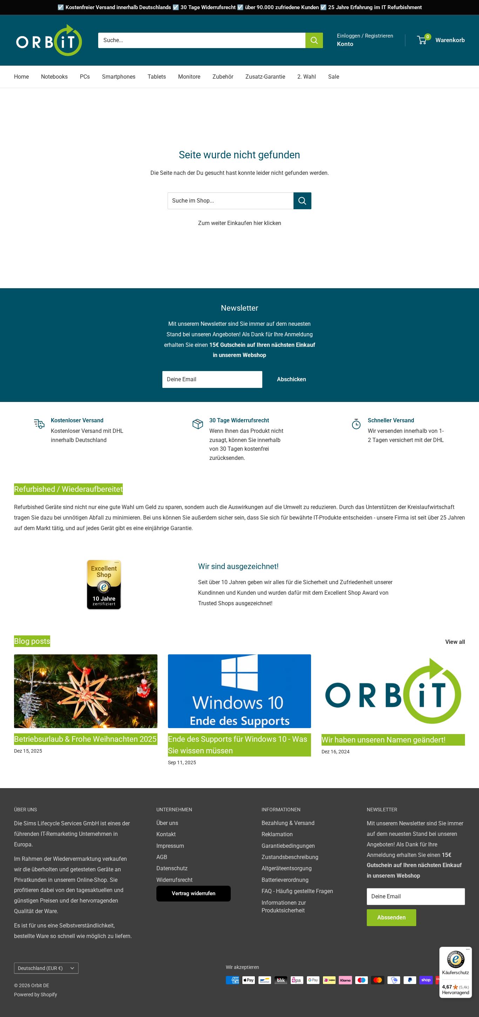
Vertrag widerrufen (193, 893)
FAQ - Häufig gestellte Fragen (297, 891)
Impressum (170, 846)
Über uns (167, 823)
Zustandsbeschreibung (290, 857)
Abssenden (391, 917)
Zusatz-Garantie (265, 76)
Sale (333, 76)
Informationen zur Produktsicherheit (284, 906)
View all (455, 642)
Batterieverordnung (285, 880)
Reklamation (277, 834)
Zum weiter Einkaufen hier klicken (239, 223)
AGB (161, 857)
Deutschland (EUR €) (40, 968)
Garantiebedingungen (288, 846)
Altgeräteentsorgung (287, 868)
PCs (85, 76)
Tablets (157, 76)
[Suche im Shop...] (302, 200)
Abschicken (291, 379)
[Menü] (468, 951)
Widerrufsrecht (174, 880)
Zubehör (222, 76)
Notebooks (54, 76)
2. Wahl (306, 76)
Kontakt (166, 834)
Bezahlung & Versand (288, 823)
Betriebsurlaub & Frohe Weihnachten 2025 (85, 739)
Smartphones (118, 76)
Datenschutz (172, 868)
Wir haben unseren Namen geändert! (384, 739)
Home (21, 76)
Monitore (189, 76)
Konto (345, 43)
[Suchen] (314, 40)
